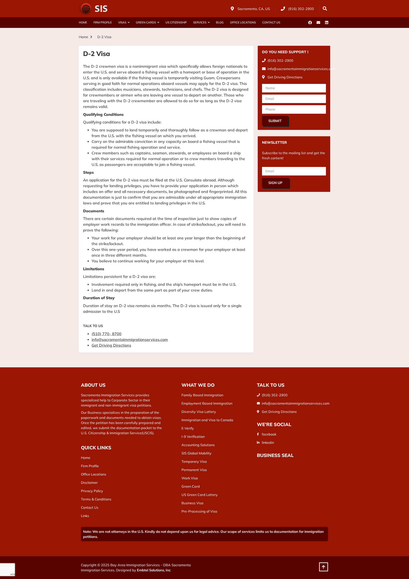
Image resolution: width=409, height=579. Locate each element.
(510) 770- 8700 (106, 333)
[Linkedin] (326, 22)
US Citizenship (176, 22)
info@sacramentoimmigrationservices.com (130, 339)
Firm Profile (103, 22)
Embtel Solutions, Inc (154, 570)
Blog (220, 22)
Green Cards (146, 22)
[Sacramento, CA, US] (232, 9)
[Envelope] (318, 22)
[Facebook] (310, 22)
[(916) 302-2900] (283, 9)
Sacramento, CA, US (254, 9)
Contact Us (271, 22)
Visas (122, 22)
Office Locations (243, 22)
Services (199, 22)
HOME (83, 22)
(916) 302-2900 (301, 9)
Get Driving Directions (111, 345)
